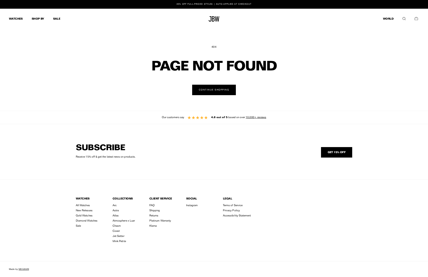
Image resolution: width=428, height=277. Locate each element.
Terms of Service (233, 205)
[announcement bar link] (214, 4)
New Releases (84, 210)
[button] (404, 18)
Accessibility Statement (237, 215)
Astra (116, 210)
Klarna (153, 226)
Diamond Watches (86, 221)
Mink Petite (119, 241)
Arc (115, 205)
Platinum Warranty (160, 221)
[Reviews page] (214, 117)
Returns (153, 215)
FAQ (152, 205)
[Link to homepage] (214, 19)
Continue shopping (214, 90)
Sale (78, 226)
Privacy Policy (231, 210)
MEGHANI (24, 269)
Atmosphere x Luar (124, 221)
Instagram (192, 205)
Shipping (154, 210)
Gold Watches (84, 215)
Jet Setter (118, 236)
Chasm (117, 226)
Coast (116, 231)
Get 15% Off (337, 152)
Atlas (116, 215)
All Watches (83, 205)
